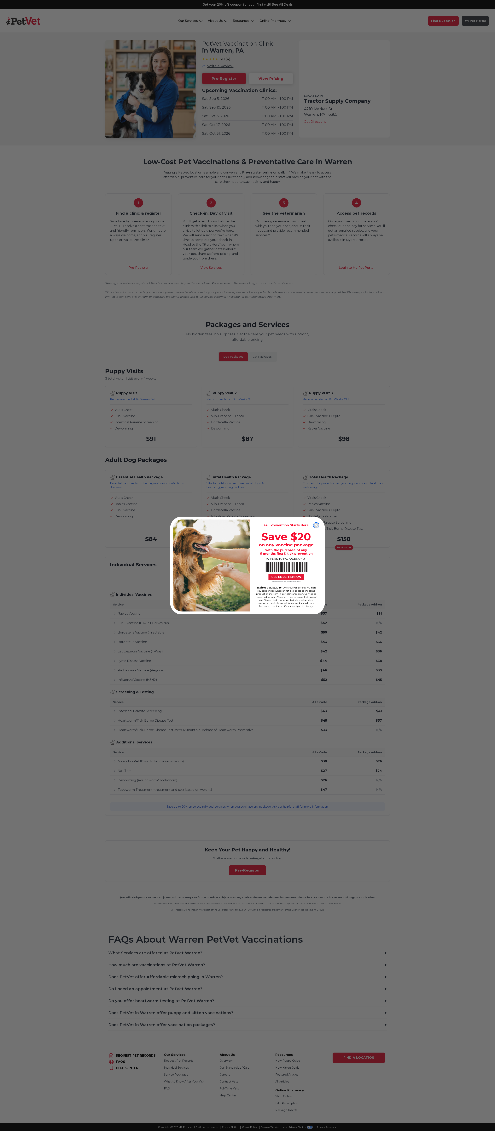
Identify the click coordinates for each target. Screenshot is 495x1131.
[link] (286, 572)
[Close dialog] (316, 525)
